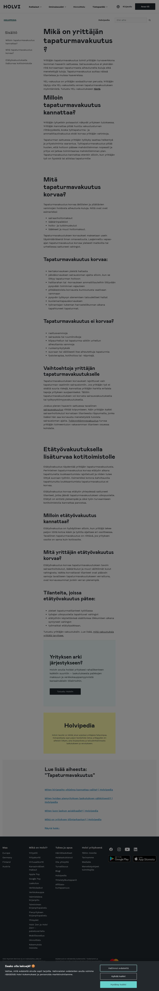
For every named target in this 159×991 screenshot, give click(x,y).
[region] (79, 976)
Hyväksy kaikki (118, 984)
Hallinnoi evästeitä (118, 968)
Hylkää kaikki (118, 976)
